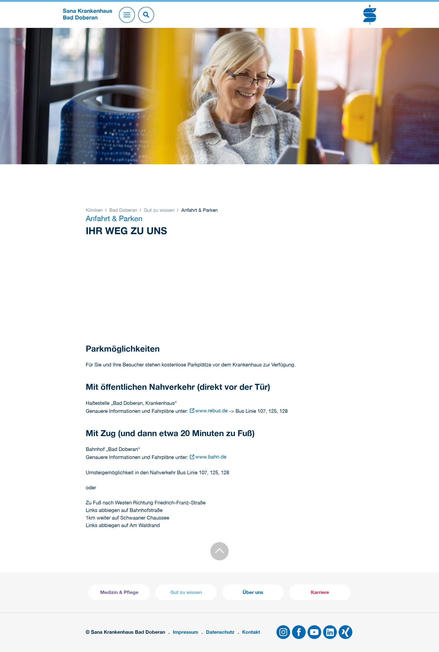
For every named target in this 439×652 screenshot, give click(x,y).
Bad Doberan (123, 210)
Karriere (320, 592)
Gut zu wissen (159, 210)
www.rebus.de (211, 410)
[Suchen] (146, 14)
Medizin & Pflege (119, 592)
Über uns (253, 592)
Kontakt (251, 632)
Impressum (185, 632)
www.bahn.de (210, 457)
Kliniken (95, 210)
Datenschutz (220, 632)
